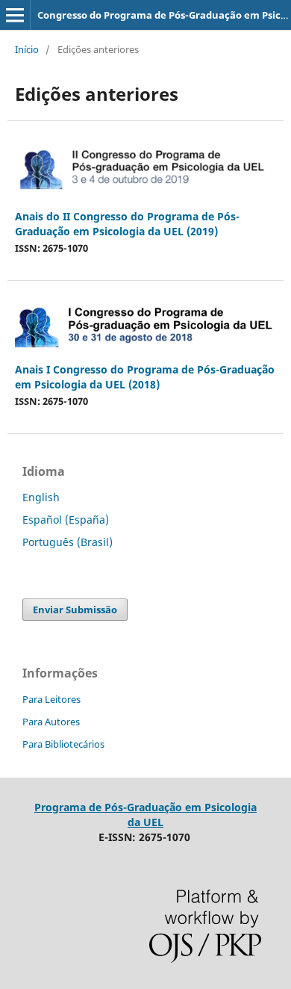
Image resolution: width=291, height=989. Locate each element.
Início (27, 49)
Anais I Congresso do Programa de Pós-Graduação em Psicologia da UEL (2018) (145, 376)
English (41, 497)
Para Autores (51, 721)
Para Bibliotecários (63, 744)
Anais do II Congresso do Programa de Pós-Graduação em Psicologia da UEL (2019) (127, 223)
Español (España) (65, 519)
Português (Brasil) (67, 542)
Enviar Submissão (75, 609)
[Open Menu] (15, 15)
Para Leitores (51, 699)
